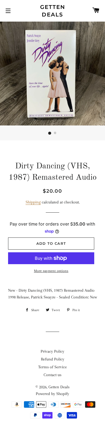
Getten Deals (52, 11)
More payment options (51, 271)
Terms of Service (52, 367)
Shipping (33, 202)
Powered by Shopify (52, 393)
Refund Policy (52, 359)
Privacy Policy (52, 351)
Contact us (52, 374)
